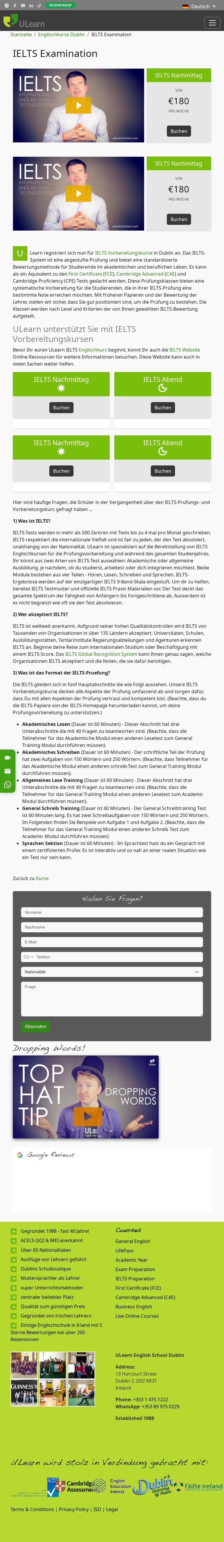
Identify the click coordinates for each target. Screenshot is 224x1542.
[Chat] (7, 784)
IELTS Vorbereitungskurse (124, 253)
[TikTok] (39, 5)
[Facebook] (15, 5)
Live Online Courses (137, 1316)
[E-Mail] (7, 771)
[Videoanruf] (7, 757)
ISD (97, 1509)
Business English (134, 1306)
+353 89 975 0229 (160, 1406)
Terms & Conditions (32, 1509)
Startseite (21, 34)
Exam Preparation (135, 1269)
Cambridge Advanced (140, 274)
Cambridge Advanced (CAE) (145, 1297)
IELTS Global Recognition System (101, 654)
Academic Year (132, 1260)
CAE (170, 274)
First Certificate (85, 274)
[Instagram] (6, 5)
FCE (109, 274)
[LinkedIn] (31, 5)
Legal (112, 1509)
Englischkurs (93, 350)
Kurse (42, 878)
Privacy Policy (74, 1509)
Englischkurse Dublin (61, 34)
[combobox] (28, 957)
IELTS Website (184, 350)
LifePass (125, 1250)
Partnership (60, 5)
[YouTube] (23, 5)
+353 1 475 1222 (150, 1399)
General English (133, 1241)
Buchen (179, 131)
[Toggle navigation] (212, 23)
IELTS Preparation (135, 1278)
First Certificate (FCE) (138, 1288)
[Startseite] (26, 20)
